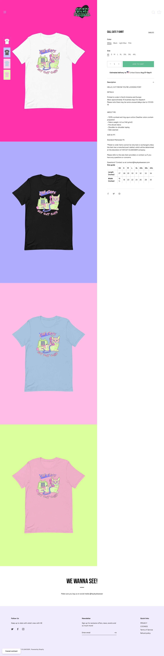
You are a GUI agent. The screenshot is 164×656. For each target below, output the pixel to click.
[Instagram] (23, 629)
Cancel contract (11, 651)
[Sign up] (115, 633)
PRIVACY (143, 623)
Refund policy (145, 633)
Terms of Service (146, 630)
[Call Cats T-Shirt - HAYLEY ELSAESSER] (6, 41)
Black (115, 43)
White (109, 43)
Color (109, 39)
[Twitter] (12, 629)
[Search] (153, 12)
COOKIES (144, 626)
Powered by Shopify (37, 649)
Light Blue (122, 43)
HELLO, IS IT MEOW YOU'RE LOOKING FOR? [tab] (130, 134)
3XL (129, 54)
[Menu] (4, 12)
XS (108, 54)
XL (121, 54)
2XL (125, 54)
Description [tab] (111, 82)
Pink (129, 43)
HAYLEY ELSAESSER (23, 649)
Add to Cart (138, 64)
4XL (134, 54)
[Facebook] (18, 629)
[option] (7, 41)
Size (108, 51)
